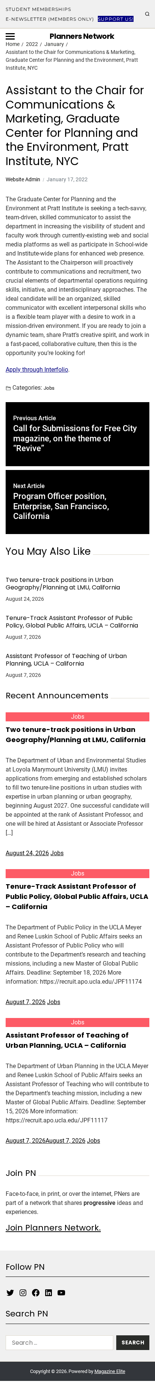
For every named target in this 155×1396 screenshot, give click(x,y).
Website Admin (23, 179)
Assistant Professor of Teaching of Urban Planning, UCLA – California (66, 659)
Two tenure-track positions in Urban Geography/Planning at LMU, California (63, 583)
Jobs (49, 387)
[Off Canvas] (10, 36)
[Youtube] (61, 1292)
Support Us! (116, 19)
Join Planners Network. (53, 1228)
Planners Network (82, 36)
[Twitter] (10, 1292)
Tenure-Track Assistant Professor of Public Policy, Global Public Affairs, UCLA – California (72, 621)
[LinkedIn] (48, 1292)
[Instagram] (22, 1292)
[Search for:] (58, 1344)
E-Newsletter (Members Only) (50, 19)
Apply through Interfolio (37, 369)
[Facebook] (35, 1292)
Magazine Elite (109, 1371)
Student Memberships (38, 9)
